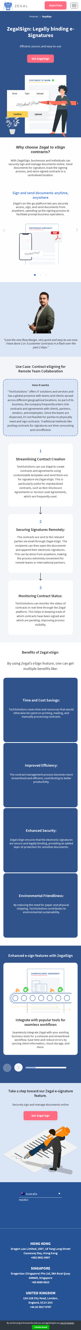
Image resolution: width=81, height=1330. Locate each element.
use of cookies (67, 1322)
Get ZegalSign (40, 58)
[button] (35, 275)
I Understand (40, 1327)
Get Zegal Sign (40, 1115)
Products (33, 16)
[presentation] (4, 230)
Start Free (55, 5)
